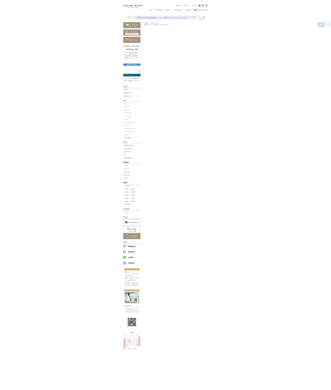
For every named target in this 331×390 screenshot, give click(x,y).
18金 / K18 (126, 175)
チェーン (125, 78)
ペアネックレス (128, 113)
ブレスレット (127, 125)
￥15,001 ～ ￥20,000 (129, 195)
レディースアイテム (129, 131)
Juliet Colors (127, 151)
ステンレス (127, 168)
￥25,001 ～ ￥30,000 (129, 201)
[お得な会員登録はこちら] (132, 35)
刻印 (132, 78)
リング (125, 103)
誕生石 (130, 80)
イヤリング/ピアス (128, 122)
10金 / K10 (126, 172)
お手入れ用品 (127, 138)
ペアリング (127, 107)
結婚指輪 (136, 78)
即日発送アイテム (128, 93)
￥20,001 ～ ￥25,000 (129, 198)
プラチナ (126, 178)
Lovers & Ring (127, 148)
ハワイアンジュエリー (129, 128)
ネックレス (127, 110)
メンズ (129, 78)
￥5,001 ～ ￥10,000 (129, 189)
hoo (125, 154)
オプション (127, 134)
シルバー (126, 165)
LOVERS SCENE (128, 145)
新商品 (125, 89)
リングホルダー (128, 116)
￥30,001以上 (127, 204)
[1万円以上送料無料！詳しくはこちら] (132, 27)
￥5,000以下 (127, 186)
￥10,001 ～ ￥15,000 (129, 192)
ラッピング (127, 212)
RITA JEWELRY (128, 158)
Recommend (127, 96)
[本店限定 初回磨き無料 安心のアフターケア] (132, 42)
